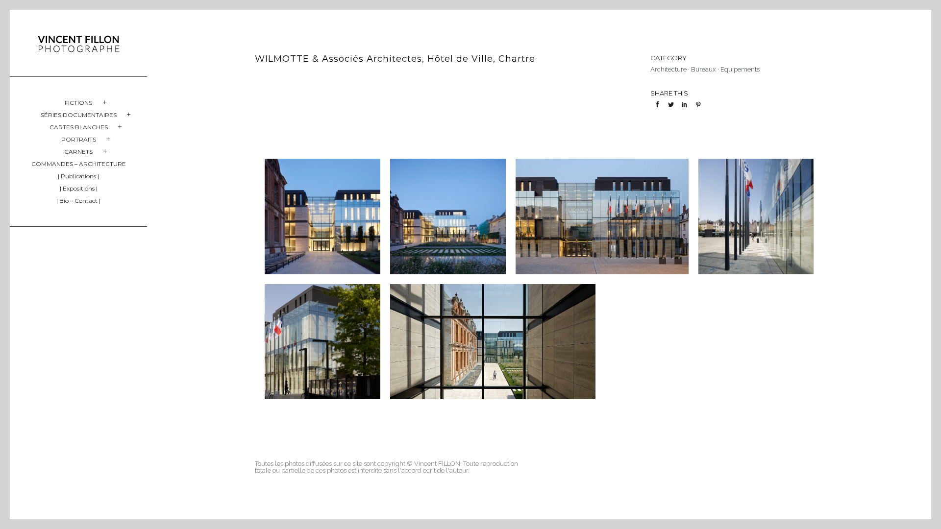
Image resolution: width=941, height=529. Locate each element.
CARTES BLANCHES (79, 127)
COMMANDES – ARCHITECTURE (78, 164)
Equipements (740, 69)
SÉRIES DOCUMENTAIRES (79, 115)
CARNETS (78, 151)
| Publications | (78, 176)
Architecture (668, 69)
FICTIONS (78, 102)
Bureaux (703, 69)
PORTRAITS (78, 139)
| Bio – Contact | (78, 200)
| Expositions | (79, 188)
